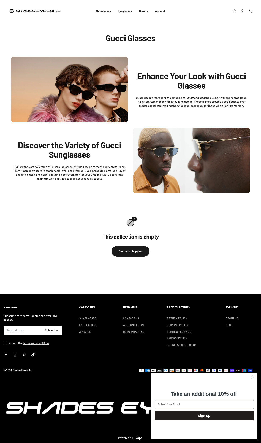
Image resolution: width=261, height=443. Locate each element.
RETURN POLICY (177, 318)
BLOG (229, 324)
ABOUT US (232, 318)
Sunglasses (103, 11)
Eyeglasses (125, 11)
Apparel (160, 11)
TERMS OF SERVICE (179, 331)
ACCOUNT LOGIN (133, 324)
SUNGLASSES (87, 318)
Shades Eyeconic (91, 178)
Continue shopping (130, 251)
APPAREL (85, 331)
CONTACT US (131, 318)
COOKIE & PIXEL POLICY (182, 345)
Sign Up (204, 415)
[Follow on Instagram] (15, 354)
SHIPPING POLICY (177, 324)
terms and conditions (36, 343)
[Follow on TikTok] (33, 354)
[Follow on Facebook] (6, 354)
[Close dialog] (253, 377)
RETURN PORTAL (133, 331)
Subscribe (51, 330)
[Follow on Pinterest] (24, 354)
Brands (143, 11)
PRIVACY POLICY (177, 338)
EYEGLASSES (87, 324)
